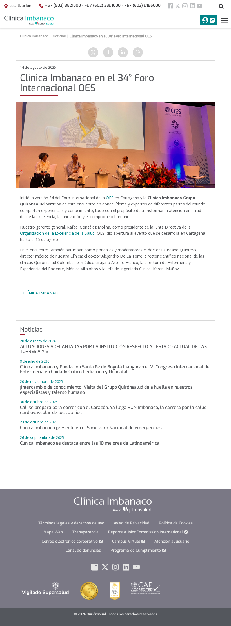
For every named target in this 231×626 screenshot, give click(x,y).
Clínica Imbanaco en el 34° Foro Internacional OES (111, 36)
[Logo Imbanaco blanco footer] (113, 504)
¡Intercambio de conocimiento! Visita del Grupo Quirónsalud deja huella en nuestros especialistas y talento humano (106, 389)
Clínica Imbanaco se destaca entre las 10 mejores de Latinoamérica (89, 443)
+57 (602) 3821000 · (64, 5)
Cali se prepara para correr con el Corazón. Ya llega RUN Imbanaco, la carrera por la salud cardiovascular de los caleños (113, 409)
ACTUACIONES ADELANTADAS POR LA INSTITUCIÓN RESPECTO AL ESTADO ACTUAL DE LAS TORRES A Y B (113, 349)
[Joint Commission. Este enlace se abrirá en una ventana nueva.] (89, 590)
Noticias (59, 36)
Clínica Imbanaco (42, 293)
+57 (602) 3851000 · (104, 5)
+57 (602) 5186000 (142, 5)
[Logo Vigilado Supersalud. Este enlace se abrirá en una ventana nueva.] (45, 589)
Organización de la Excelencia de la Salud (57, 233)
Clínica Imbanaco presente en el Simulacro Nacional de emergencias (91, 428)
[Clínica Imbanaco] (29, 20)
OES (110, 197)
